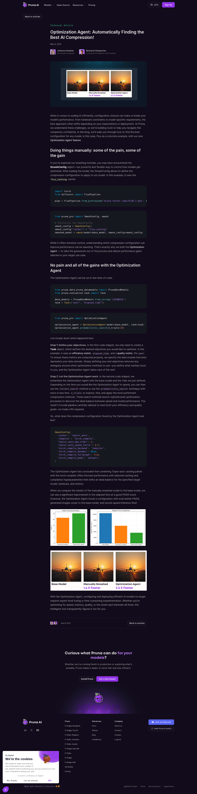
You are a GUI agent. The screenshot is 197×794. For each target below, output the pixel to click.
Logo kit (118, 739)
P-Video (68, 753)
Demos (95, 730)
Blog (94, 735)
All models (69, 767)
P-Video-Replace (72, 735)
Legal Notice (169, 786)
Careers (118, 735)
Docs (94, 726)
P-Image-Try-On (71, 730)
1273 (156, 5)
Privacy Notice (154, 786)
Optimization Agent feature (65, 140)
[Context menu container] (31, 4)
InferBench (96, 739)
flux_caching (59, 179)
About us (118, 726)
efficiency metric (81, 353)
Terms (142, 786)
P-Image (68, 758)
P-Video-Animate (72, 739)
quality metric (125, 353)
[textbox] (98, 196)
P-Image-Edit (70, 762)
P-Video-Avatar (71, 744)
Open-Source (63, 5)
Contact (118, 730)
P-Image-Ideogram (72, 726)
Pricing (91, 5)
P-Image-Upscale (72, 748)
